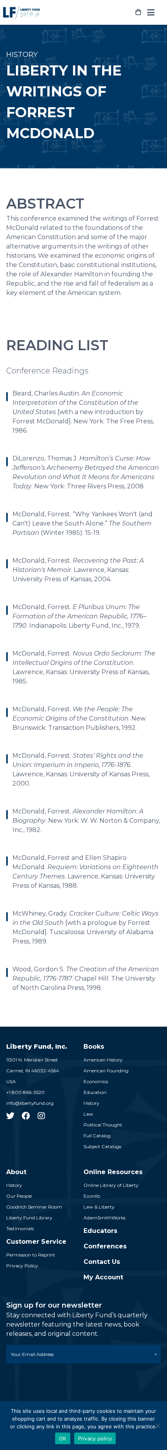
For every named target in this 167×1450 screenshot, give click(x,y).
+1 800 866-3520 (25, 1092)
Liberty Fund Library (29, 1218)
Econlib (92, 1196)
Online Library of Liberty (111, 1185)
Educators (100, 1230)
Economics (96, 1081)
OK (62, 1438)
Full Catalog (97, 1135)
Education (95, 1092)
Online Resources (113, 1172)
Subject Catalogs (102, 1146)
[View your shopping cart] (138, 12)
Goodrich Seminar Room (34, 1207)
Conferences (105, 1246)
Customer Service (36, 1241)
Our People (19, 1196)
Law (88, 1114)
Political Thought (103, 1125)
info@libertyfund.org (30, 1103)
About (16, 1172)
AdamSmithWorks (104, 1218)
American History (103, 1060)
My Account (103, 1277)
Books (94, 1046)
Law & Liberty (99, 1207)
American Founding (106, 1070)
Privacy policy (95, 1438)
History (91, 1103)
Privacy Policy (22, 1266)
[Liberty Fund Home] (21, 12)
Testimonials (20, 1228)
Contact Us (102, 1261)
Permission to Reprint (30, 1255)
